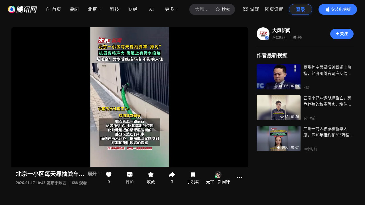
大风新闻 (281, 30)
